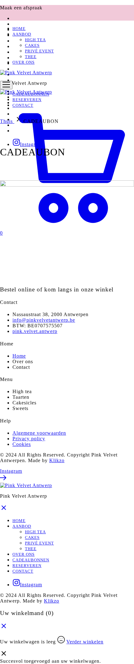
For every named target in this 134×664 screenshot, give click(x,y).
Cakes (32, 45)
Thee (30, 56)
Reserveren (26, 565)
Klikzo (57, 460)
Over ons (23, 62)
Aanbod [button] (21, 34)
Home (19, 28)
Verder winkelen (84, 641)
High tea (35, 39)
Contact (22, 571)
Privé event (39, 51)
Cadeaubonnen (30, 560)
